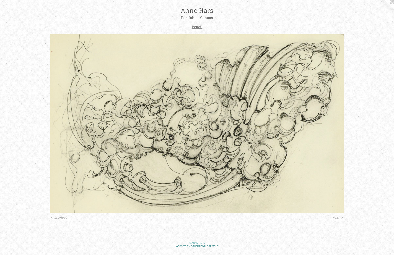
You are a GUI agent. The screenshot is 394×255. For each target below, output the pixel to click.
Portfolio (189, 18)
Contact (206, 18)
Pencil (197, 27)
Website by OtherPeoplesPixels (197, 246)
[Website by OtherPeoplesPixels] (385, 9)
